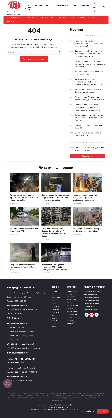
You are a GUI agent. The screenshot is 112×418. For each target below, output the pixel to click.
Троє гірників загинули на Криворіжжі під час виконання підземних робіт (24, 197)
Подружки (71, 309)
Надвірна (81, 17)
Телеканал (61, 5)
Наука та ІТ (56, 315)
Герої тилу (71, 291)
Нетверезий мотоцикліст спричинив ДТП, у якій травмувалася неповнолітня (54, 267)
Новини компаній (55, 319)
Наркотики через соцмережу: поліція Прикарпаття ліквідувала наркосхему (86, 197)
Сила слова (71, 300)
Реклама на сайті (90, 294)
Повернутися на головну (34, 59)
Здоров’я (55, 306)
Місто (54, 326)
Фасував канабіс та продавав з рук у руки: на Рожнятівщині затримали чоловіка (55, 197)
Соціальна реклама (91, 300)
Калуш (53, 17)
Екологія (55, 303)
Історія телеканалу (91, 291)
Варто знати (56, 297)
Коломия (63, 17)
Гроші (54, 300)
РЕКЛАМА (85, 5)
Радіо (74, 5)
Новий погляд (72, 306)
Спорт (54, 323)
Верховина (43, 17)
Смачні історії (72, 312)
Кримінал (55, 309)
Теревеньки (72, 314)
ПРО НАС (10, 22)
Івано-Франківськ (14, 17)
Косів (72, 17)
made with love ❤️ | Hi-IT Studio (56, 407)
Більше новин (87, 156)
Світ (98, 17)
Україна (91, 17)
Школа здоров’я (70, 322)
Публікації (49, 5)
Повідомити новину (91, 309)
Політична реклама (91, 297)
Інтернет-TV (89, 306)
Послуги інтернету (91, 303)
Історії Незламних (71, 296)
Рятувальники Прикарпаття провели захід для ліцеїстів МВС (22, 267)
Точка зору (72, 318)
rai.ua (11, 11)
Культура (55, 312)
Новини (38, 5)
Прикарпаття (30, 17)
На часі (70, 303)
